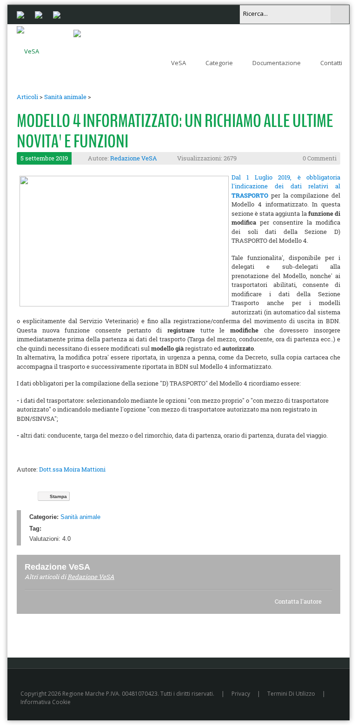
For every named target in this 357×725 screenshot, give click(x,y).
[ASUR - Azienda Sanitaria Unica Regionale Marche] (56, 14)
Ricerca (340, 14)
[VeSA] (28, 49)
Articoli (27, 97)
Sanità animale (65, 97)
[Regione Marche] (20, 14)
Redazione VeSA (133, 158)
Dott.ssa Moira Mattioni (72, 469)
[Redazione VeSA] (101, 567)
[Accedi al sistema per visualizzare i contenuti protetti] (77, 33)
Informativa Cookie (45, 702)
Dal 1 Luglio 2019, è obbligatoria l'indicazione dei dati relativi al (285, 186)
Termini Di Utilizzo (291, 694)
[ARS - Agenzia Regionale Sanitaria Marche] (38, 14)
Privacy (240, 694)
